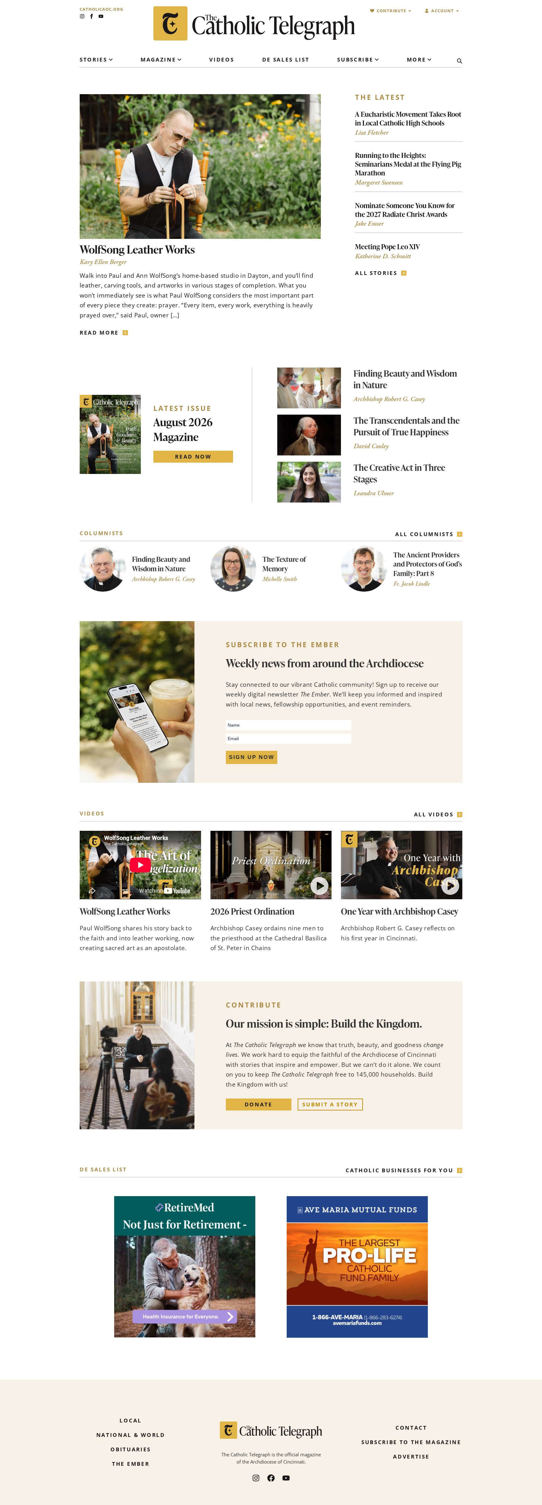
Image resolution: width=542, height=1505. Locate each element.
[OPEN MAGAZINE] (179, 59)
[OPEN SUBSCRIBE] (377, 59)
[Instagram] (82, 16)
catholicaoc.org (101, 9)
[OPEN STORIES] (111, 59)
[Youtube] (101, 16)
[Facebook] (271, 1478)
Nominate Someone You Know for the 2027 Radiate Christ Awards (405, 210)
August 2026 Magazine (183, 429)
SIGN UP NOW (251, 757)
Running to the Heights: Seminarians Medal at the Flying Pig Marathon (408, 163)
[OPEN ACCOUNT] (457, 11)
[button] (319, 886)
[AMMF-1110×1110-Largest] (357, 1336)
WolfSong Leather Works (137, 249)
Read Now (193, 456)
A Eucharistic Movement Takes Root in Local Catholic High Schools (408, 118)
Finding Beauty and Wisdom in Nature (405, 379)
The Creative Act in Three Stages (399, 473)
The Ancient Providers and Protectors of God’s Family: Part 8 (427, 564)
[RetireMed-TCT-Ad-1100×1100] (184, 1336)
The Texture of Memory (284, 563)
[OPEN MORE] (429, 59)
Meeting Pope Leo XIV (387, 246)
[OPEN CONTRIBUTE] (410, 11)
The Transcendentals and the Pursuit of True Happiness (406, 426)
